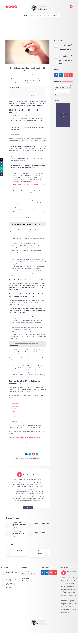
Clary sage (15, 416)
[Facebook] (6, 6)
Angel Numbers (47, 15)
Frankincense (15, 403)
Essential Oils (28, 445)
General (21, 445)
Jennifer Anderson (30, 475)
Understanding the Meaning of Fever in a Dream (18, 533)
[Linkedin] (9, 6)
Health (25, 15)
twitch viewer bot (39, 629)
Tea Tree (14, 411)
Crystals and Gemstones (66, 87)
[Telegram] (1, 171)
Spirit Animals (55, 15)
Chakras (57, 87)
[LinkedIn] (1, 165)
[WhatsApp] (1, 168)
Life (56, 94)
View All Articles (27, 507)
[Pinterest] (12, 6)
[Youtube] (15, 6)
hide (17, 87)
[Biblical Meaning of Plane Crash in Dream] (56, 51)
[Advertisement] (39, 27)
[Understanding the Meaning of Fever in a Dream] (56, 56)
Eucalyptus (15, 406)
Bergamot (14, 408)
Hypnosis (68, 92)
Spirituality (39, 15)
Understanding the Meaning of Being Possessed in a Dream (65, 62)
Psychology (31, 15)
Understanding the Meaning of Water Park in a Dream (19, 524)
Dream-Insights (58, 89)
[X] (1, 159)
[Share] (1, 174)
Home (21, 15)
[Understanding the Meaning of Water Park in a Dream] (56, 45)
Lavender (14, 401)
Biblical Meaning (67, 85)
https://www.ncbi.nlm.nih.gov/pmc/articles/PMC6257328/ (25, 184)
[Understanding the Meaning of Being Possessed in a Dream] (56, 62)
